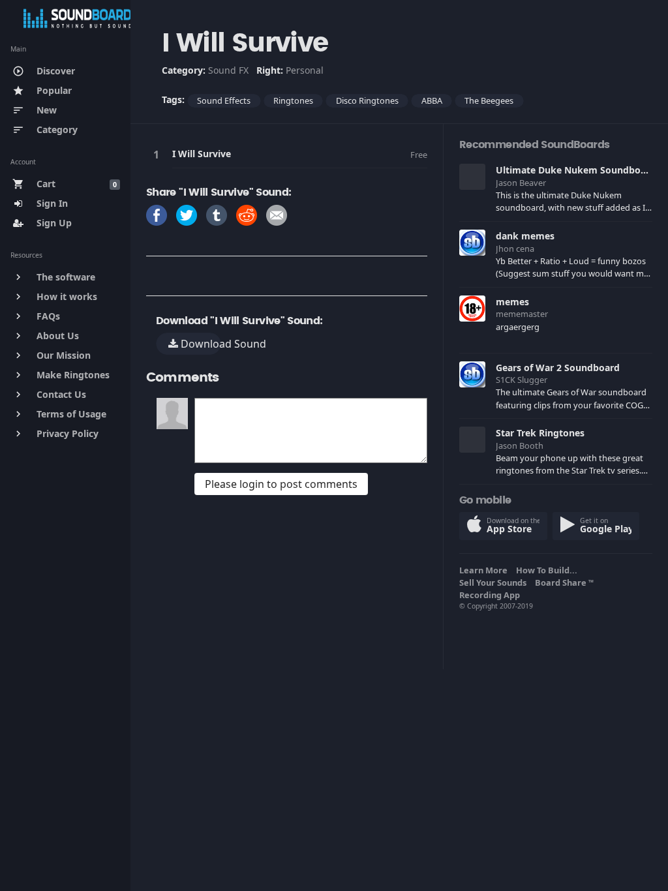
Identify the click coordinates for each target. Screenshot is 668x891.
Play (158, 154)
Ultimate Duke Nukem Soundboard (576, 170)
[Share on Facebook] (156, 214)
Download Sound (199, 344)
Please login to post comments (281, 484)
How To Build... (548, 570)
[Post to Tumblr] (216, 214)
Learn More (485, 570)
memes (512, 301)
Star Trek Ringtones (540, 433)
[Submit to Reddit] (246, 214)
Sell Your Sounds (494, 582)
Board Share (564, 582)
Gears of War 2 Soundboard (558, 367)
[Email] (276, 214)
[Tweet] (186, 214)
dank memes (525, 236)
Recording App (491, 595)
